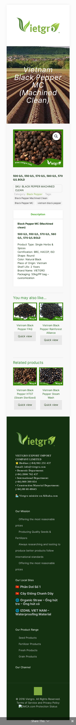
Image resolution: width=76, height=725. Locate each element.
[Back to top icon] (38, 691)
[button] (56, 136)
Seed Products (28, 637)
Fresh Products (28, 650)
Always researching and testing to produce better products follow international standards (37, 550)
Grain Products (28, 656)
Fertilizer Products (30, 643)
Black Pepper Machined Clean (31, 198)
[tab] (38, 214)
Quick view (25, 336)
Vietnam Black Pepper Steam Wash (51, 394)
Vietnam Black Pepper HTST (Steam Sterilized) (25, 394)
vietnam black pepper (49, 203)
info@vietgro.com (35, 466)
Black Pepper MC (24, 203)
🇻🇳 (28, 587)
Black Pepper (34, 194)
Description (38, 214)
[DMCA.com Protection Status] (38, 706)
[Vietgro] (38, 25)
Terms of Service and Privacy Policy (38, 702)
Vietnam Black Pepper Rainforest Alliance (51, 329)
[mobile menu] (5, 9)
